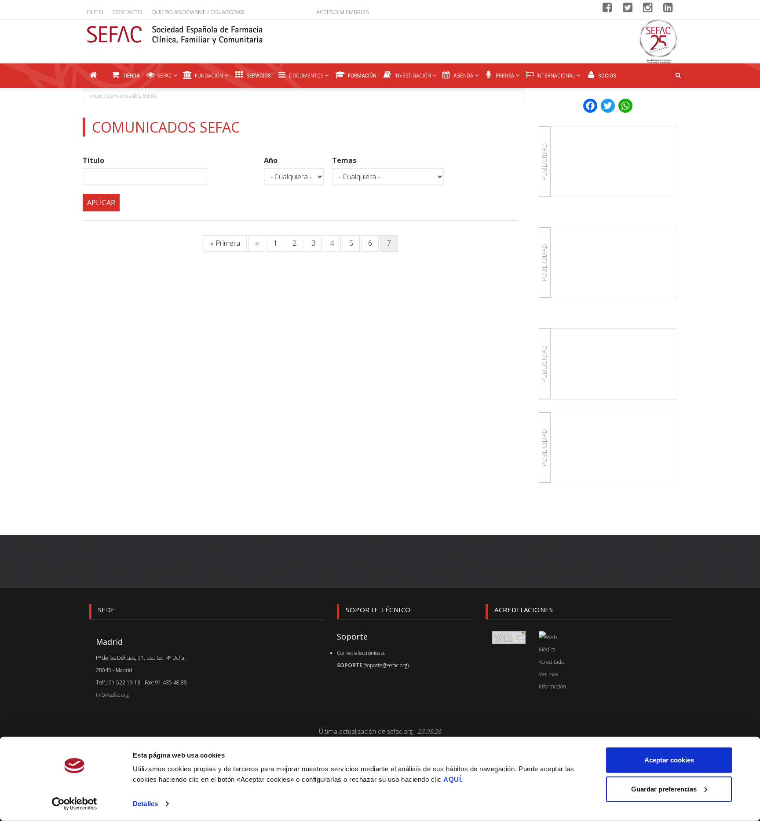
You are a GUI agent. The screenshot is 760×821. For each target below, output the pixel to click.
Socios (606, 75)
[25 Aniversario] (658, 41)
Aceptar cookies (669, 760)
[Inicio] (175, 29)
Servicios (258, 75)
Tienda (130, 75)
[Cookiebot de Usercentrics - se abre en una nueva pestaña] (74, 803)
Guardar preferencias (664, 788)
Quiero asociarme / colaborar (197, 12)
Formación (361, 75)
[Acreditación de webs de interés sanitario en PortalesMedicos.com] (508, 637)
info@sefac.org (112, 695)
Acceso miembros (342, 12)
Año (271, 160)
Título (93, 160)
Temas (344, 160)
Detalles (145, 803)
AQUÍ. (453, 779)
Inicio (95, 12)
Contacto (127, 12)
